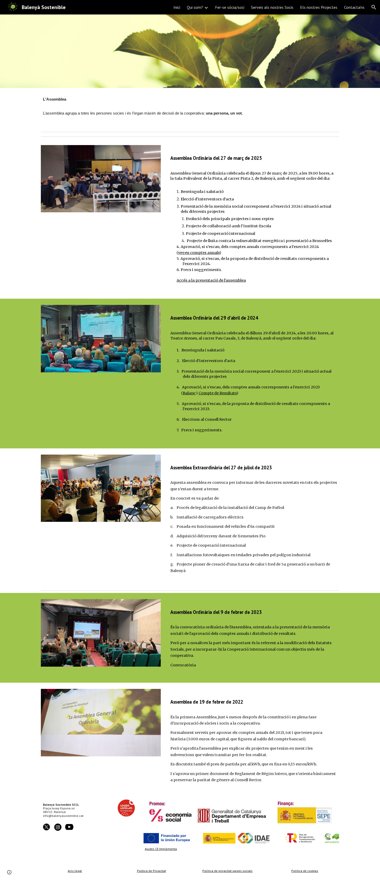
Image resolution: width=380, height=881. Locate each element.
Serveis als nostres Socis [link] (272, 7)
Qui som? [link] (195, 7)
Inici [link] (176, 7)
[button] (374, 7)
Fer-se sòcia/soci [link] (229, 7)
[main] (190, 108)
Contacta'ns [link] (354, 7)
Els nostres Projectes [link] (318, 7)
